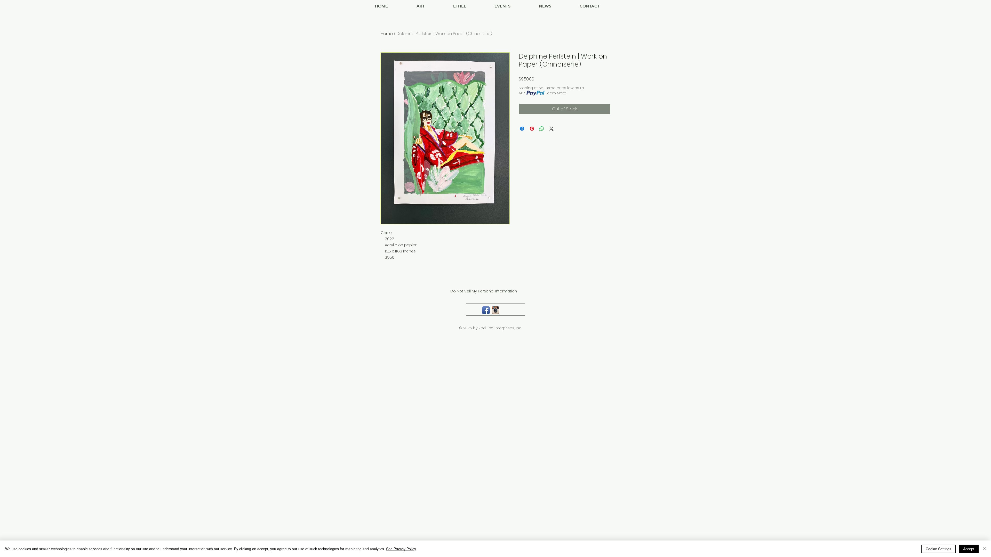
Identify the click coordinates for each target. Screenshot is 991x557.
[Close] (985, 549)
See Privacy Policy (401, 548)
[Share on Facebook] (522, 129)
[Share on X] (551, 129)
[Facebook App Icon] (486, 310)
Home (387, 34)
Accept (968, 548)
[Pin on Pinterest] (532, 129)
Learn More (556, 93)
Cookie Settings (938, 548)
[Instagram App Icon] (495, 310)
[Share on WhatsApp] (542, 129)
